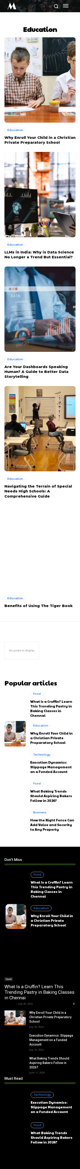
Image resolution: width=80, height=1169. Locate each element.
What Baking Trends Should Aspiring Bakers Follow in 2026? (51, 796)
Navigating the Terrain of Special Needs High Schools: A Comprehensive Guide (38, 491)
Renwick (9, 1003)
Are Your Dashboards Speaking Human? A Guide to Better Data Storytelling (36, 372)
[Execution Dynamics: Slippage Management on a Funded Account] (15, 762)
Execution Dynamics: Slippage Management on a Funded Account (51, 767)
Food (37, 693)
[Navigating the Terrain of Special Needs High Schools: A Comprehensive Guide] (40, 428)
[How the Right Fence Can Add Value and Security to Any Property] (15, 820)
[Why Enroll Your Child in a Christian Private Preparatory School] (40, 80)
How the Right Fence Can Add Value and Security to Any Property (52, 825)
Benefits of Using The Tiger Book (38, 606)
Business (39, 812)
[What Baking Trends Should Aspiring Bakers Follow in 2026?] (15, 792)
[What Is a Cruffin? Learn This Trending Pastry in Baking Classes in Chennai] (15, 704)
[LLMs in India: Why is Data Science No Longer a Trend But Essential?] (40, 194)
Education (15, 130)
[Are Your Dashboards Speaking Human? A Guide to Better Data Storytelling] (40, 309)
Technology (41, 754)
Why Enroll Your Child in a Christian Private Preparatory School (51, 738)
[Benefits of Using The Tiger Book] (40, 548)
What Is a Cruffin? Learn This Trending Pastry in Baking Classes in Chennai (51, 708)
